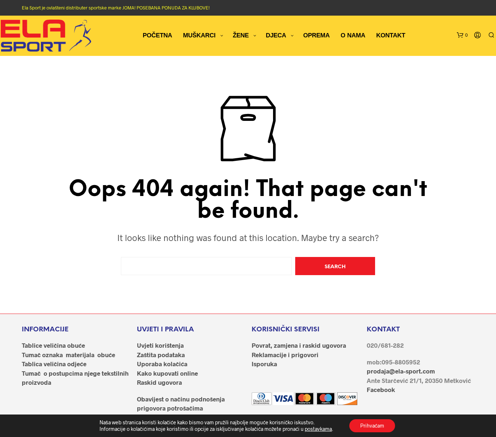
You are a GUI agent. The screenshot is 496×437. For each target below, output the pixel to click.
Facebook (381, 389)
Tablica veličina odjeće (54, 363)
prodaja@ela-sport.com (401, 371)
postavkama (318, 429)
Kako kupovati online (167, 373)
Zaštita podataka (161, 354)
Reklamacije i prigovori (285, 354)
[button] (462, 35)
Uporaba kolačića (162, 363)
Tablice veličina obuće (53, 345)
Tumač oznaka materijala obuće (68, 354)
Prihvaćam (372, 425)
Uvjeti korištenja (160, 345)
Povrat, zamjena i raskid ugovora (299, 345)
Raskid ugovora (159, 382)
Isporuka (264, 363)
